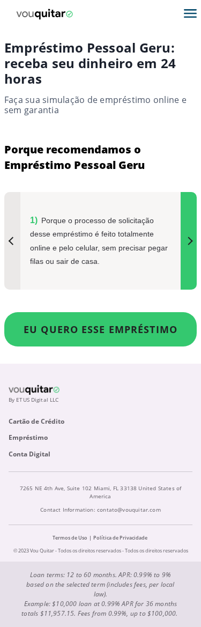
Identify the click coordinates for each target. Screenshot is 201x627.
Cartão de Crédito (36, 421)
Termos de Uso (70, 537)
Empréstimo (28, 437)
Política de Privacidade (120, 537)
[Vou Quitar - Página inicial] (44, 13)
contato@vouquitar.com (129, 509)
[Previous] (12, 241)
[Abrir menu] (190, 13)
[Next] (189, 241)
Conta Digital (29, 454)
